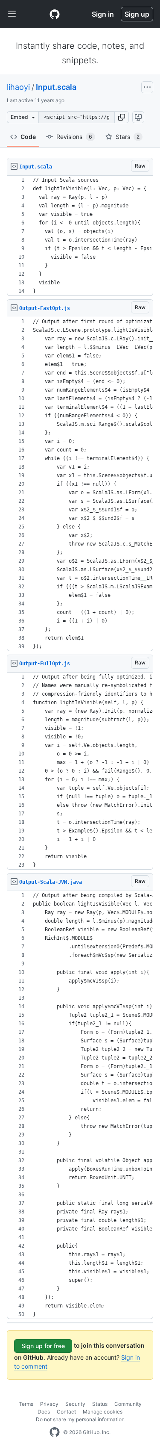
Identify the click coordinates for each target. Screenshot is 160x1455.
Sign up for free (43, 1345)
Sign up (137, 14)
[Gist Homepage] (54, 14)
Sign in (103, 14)
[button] (121, 117)
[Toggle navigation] (12, 14)
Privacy (49, 1404)
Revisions (74, 136)
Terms (26, 1404)
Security (75, 1404)
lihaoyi (18, 87)
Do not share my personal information (80, 1419)
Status (100, 1404)
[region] (80, 236)
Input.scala (56, 87)
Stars (128, 136)
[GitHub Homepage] (54, 1432)
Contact (66, 1411)
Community (128, 1404)
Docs (44, 1411)
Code (28, 136)
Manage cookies (102, 1411)
